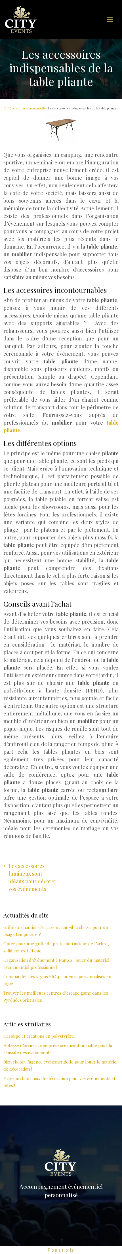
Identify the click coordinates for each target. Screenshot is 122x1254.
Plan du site (61, 1250)
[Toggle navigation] (110, 19)
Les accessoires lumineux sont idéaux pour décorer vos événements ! (32, 877)
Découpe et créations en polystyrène (39, 1036)
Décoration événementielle (27, 108)
